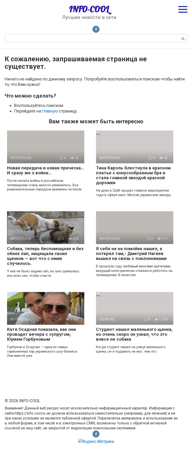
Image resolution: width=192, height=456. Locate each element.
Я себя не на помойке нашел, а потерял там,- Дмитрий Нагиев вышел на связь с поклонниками (131, 253)
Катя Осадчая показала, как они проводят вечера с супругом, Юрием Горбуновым (41, 334)
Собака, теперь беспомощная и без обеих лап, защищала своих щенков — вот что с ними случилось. (45, 256)
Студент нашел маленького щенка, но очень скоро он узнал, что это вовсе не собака (134, 334)
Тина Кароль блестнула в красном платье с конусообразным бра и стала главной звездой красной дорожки (133, 175)
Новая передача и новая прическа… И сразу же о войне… (45, 170)
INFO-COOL (89, 9)
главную (50, 111)
